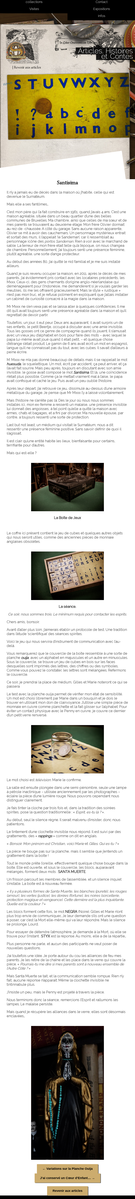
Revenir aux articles (67, 1191)
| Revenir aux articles (26, 67)
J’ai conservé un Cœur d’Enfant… (67, 1178)
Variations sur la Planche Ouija (67, 1168)
